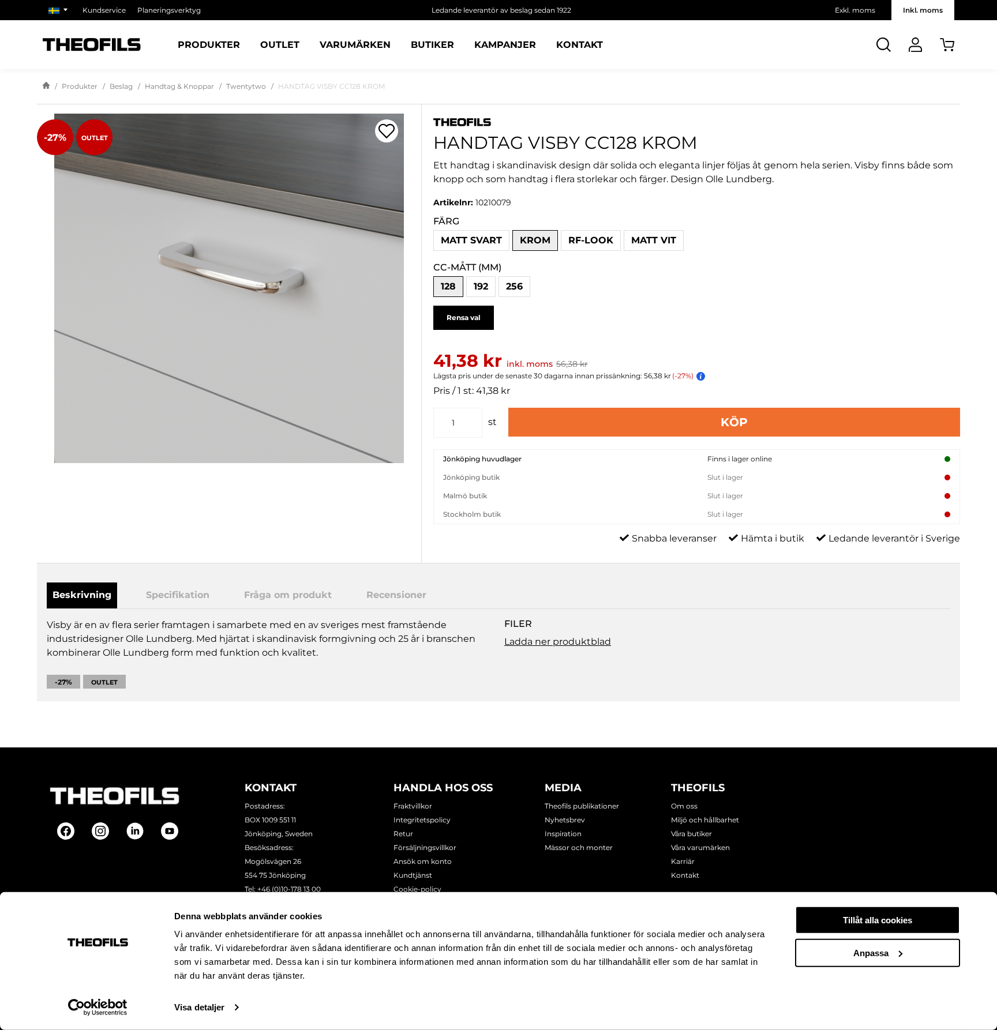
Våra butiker (691, 833)
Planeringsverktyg (169, 10)
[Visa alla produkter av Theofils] (696, 121)
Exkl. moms (855, 10)
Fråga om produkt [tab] (288, 594)
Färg (446, 221)
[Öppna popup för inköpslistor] (386, 130)
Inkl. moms (923, 10)
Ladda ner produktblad (557, 641)
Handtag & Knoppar (179, 86)
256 (514, 286)
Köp (734, 422)
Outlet (279, 45)
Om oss (684, 806)
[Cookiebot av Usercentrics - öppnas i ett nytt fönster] (97, 1007)
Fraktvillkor (412, 806)
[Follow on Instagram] (100, 831)
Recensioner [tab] (396, 594)
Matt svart (471, 240)
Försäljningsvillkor (424, 847)
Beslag (121, 86)
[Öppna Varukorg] (947, 44)
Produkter (209, 45)
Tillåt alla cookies (877, 920)
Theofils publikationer (582, 806)
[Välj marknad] (59, 10)
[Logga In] (915, 44)
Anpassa (871, 952)
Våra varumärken (700, 847)
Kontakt (579, 45)
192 (481, 286)
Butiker (432, 45)
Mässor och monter (579, 847)
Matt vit (653, 240)
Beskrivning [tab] (82, 594)
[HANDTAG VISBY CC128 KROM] (229, 288)
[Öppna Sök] (883, 44)
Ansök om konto (422, 861)
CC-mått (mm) (467, 267)
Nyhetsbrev (565, 819)
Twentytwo (246, 86)
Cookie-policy (417, 889)
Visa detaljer (199, 1007)
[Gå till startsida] (46, 86)
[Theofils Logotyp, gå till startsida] (92, 44)
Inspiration (563, 833)
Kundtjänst (412, 875)
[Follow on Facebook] (65, 831)
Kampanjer (505, 45)
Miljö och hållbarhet (705, 819)
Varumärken (355, 45)
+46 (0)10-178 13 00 (289, 889)
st (492, 421)
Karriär (683, 861)
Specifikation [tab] (177, 594)
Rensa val (464, 317)
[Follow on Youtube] (169, 831)
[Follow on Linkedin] (135, 831)
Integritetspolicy (422, 819)
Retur (403, 833)
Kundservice (104, 10)
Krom (535, 240)
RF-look (590, 240)
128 (448, 286)
